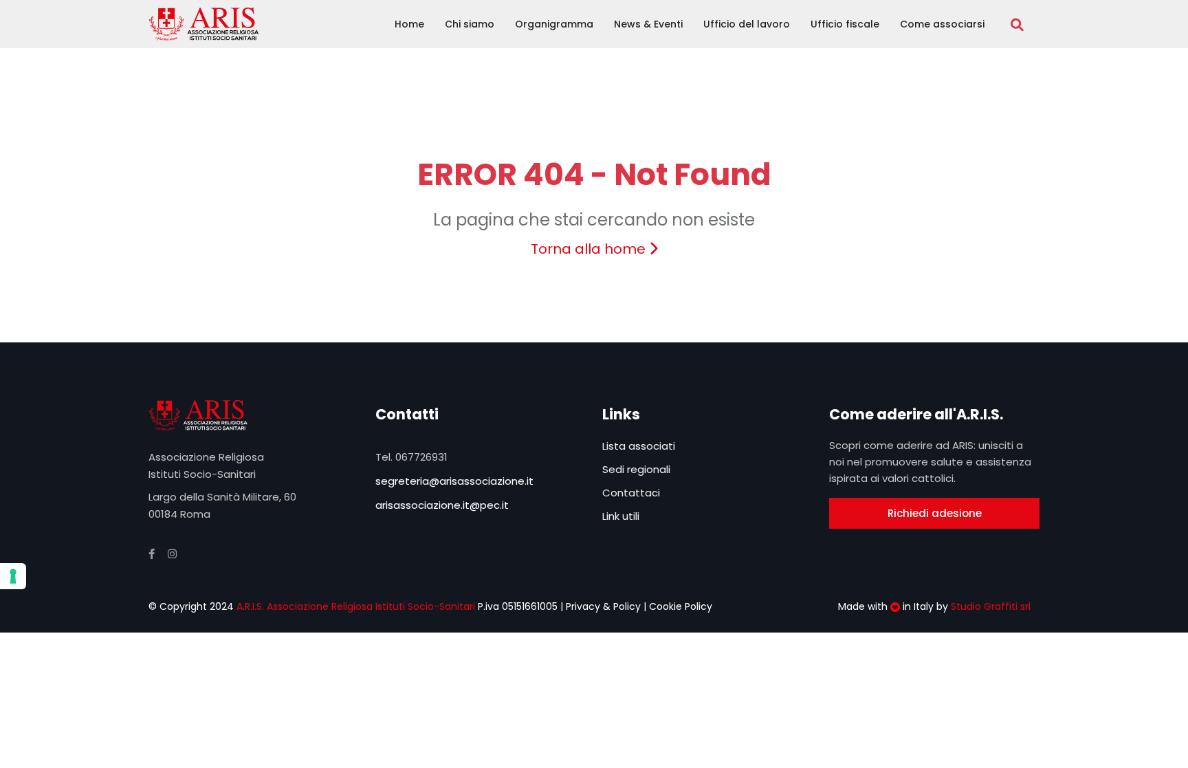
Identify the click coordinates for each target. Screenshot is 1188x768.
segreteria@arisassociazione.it (454, 481)
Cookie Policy (680, 606)
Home (409, 24)
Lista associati (638, 446)
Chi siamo (469, 24)
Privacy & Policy (603, 606)
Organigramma (554, 24)
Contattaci (631, 492)
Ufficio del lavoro (746, 24)
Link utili (620, 516)
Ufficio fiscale (845, 24)
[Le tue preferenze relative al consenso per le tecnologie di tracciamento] (13, 576)
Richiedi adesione (935, 513)
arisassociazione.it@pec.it (442, 505)
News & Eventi (648, 24)
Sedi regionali (636, 469)
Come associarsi (942, 24)
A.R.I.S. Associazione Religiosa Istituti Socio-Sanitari (354, 606)
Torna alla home (590, 249)
